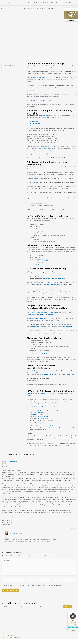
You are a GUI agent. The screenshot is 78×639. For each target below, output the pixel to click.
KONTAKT (52, 2)
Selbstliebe (44, 312)
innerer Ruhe (45, 115)
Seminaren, (45, 332)
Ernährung (44, 324)
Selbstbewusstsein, (34, 312)
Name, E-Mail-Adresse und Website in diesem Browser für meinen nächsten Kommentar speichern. (32, 585)
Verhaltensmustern (59, 278)
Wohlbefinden (52, 426)
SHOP (69, 2)
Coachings (52, 332)
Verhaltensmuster (34, 89)
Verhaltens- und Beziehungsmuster (50, 284)
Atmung (63, 401)
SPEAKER (45, 2)
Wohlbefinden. (67, 326)
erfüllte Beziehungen (47, 150)
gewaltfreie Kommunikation (50, 374)
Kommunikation (34, 361)
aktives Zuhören (70, 374)
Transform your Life (32, 380)
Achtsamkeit (39, 318)
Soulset (53, 407)
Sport (52, 324)
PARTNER (64, 2)
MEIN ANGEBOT (36, 2)
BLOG (58, 2)
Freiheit (38, 264)
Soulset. (56, 273)
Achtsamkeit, (64, 371)
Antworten (73, 528)
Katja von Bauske (12, 461)
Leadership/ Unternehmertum (48, 353)
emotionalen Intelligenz (36, 314)
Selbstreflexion (34, 121)
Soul (50, 148)
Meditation (46, 403)
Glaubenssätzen (46, 278)
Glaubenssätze (34, 286)
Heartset (48, 273)
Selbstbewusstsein (45, 100)
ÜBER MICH (27, 2)
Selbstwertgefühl (55, 312)
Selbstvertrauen (46, 94)
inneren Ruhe (56, 410)
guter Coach (32, 178)
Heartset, (47, 407)
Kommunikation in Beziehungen (43, 371)
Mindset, (43, 273)
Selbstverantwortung (40, 77)
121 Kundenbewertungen (73, 627)
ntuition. (50, 314)
